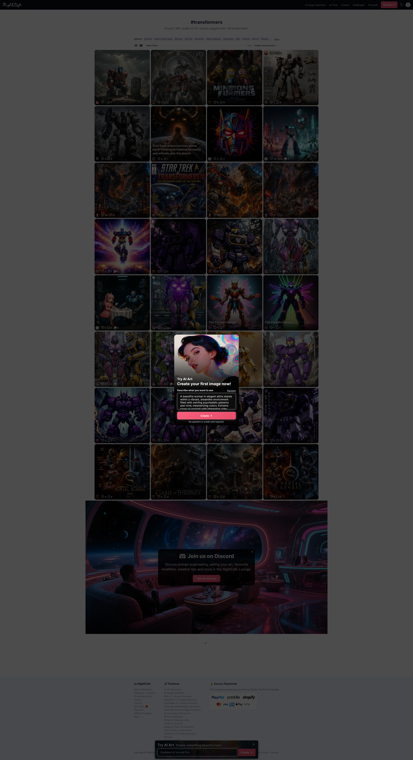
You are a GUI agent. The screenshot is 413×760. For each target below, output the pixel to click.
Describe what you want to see (195, 390)
